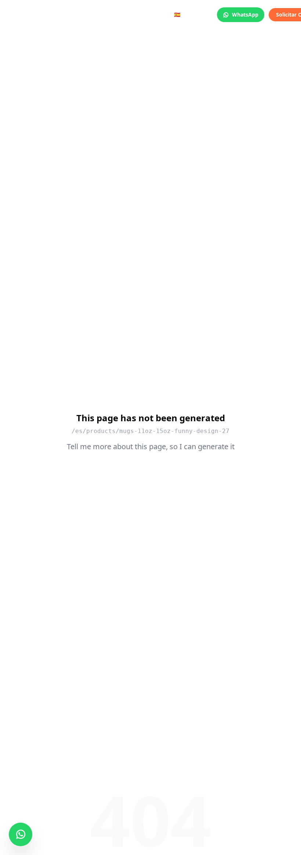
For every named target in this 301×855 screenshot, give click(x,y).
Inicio (27, 14)
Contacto (160, 14)
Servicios (57, 14)
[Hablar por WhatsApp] (20, 834)
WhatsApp (245, 14)
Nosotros (127, 14)
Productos (91, 14)
